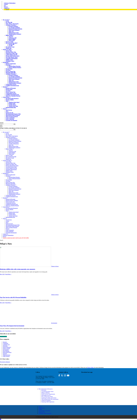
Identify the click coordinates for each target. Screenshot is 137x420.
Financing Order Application (47, 401)
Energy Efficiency (7, 347)
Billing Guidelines (45, 392)
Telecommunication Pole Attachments (49, 399)
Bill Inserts (43, 390)
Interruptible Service (46, 395)
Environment (54, 323)
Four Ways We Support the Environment (12, 325)
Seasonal (5, 353)
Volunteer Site (42, 412)
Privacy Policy (90, 367)
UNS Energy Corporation (44, 410)
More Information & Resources (46, 389)
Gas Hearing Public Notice (47, 391)
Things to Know (55, 266)
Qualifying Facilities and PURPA (48, 398)
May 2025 (2, 274)
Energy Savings (6, 348)
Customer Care (6, 344)
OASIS (40, 409)
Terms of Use (42, 408)
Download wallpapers (5, 361)
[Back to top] (0, 419)
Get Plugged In (3, 336)
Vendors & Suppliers (46, 400)
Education (5, 346)
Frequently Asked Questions (45, 413)
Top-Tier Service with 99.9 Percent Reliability (13, 297)
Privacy (40, 406)
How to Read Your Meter (47, 396)
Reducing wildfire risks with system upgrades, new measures (17, 269)
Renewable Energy (7, 352)
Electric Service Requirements (48, 394)
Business (5, 342)
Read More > (8, 274)
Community (5, 343)
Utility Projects (6, 356)
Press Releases (6, 351)
